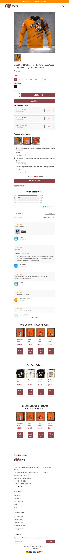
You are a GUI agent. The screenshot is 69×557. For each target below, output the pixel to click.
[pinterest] (22, 487)
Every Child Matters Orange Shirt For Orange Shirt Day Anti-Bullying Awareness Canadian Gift (40, 341)
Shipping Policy (19, 523)
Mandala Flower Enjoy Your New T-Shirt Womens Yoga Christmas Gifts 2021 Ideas (30, 381)
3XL (36, 79)
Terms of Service (19, 526)
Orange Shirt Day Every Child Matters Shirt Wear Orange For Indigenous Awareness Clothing (51, 341)
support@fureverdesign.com (23, 483)
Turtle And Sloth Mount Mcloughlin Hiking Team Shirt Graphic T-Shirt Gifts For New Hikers (51, 381)
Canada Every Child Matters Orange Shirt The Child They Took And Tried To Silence (39, 166)
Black (19, 83)
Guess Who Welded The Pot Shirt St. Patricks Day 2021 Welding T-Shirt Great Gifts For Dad (20, 381)
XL (26, 79)
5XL (45, 79)
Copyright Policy (19, 529)
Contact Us (17, 498)
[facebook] (15, 487)
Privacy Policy (18, 516)
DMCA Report (34, 549)
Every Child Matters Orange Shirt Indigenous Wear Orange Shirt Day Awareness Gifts (30, 341)
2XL (31, 79)
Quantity (16, 91)
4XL (40, 79)
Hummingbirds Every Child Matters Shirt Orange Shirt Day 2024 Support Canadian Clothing (41, 158)
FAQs (15, 504)
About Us (17, 495)
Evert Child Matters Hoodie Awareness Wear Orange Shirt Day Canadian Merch (38, 148)
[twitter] (19, 487)
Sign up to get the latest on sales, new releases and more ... (32, 538)
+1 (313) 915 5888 (20, 481)
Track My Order (19, 501)
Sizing (16, 507)
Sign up (50, 541)
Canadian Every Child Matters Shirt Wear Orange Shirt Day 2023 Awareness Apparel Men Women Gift (20, 341)
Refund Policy (18, 519)
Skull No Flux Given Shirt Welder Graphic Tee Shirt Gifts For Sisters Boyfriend (40, 381)
